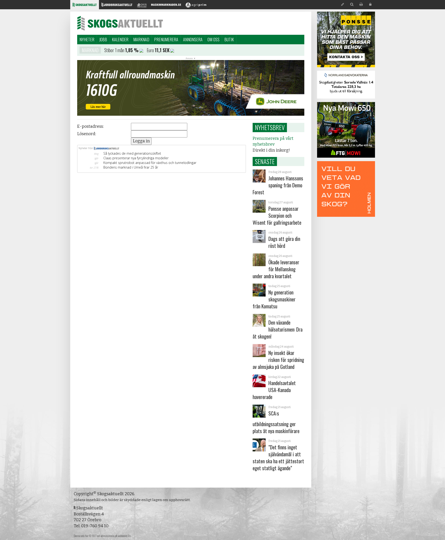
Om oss (213, 39)
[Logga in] (370, 4)
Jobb (103, 39)
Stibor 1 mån (114, 50)
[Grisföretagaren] (142, 6)
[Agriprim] (196, 6)
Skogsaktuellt (120, 23)
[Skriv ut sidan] (361, 4)
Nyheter (86, 39)
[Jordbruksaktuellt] (117, 6)
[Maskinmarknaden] (166, 6)
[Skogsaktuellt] (84, 6)
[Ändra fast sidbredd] (342, 4)
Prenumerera (166, 39)
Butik (229, 39)
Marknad (141, 39)
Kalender (120, 39)
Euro (150, 50)
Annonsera (193, 39)
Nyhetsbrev (270, 127)
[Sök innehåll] (351, 4)
